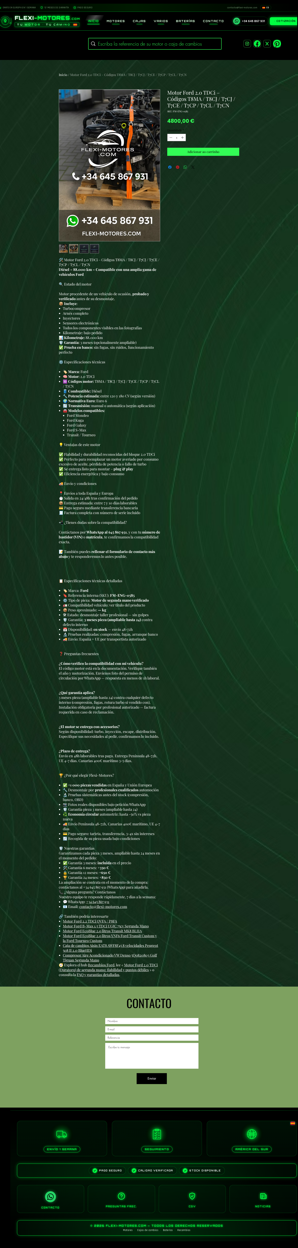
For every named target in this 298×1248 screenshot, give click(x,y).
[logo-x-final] (267, 44)
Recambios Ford (101, 964)
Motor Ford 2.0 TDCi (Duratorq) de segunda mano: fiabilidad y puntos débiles (108, 967)
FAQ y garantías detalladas (98, 974)
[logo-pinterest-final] (277, 44)
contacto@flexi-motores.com (103, 906)
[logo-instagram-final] (247, 44)
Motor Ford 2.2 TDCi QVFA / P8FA (90, 921)
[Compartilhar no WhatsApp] (185, 167)
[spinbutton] (176, 137)
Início (63, 75)
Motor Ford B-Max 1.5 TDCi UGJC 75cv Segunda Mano (106, 926)
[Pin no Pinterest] (177, 167)
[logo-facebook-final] (257, 44)
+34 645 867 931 (97, 901)
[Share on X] (193, 167)
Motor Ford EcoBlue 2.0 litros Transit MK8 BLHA (102, 930)
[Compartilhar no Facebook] (169, 167)
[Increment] (182, 137)
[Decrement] (170, 137)
